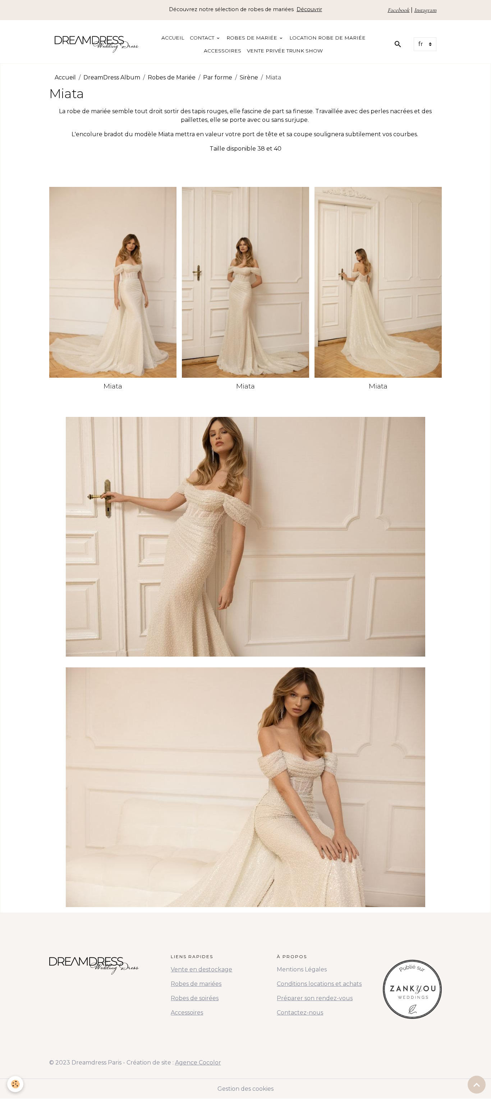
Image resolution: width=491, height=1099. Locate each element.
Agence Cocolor (198, 1062)
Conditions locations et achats (319, 983)
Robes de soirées (195, 998)
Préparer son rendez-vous (315, 998)
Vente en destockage (201, 969)
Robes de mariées (196, 983)
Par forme (217, 77)
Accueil (172, 38)
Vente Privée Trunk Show (285, 51)
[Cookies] (15, 1084)
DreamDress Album (111, 77)
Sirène (249, 77)
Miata (113, 386)
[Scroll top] (477, 1085)
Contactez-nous (300, 1012)
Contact (203, 38)
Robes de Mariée (252, 38)
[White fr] (412, 986)
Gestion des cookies (245, 1088)
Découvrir (309, 9)
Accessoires (222, 51)
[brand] (97, 44)
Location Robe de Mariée (327, 38)
